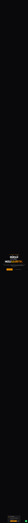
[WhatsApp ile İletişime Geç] (26, 521)
